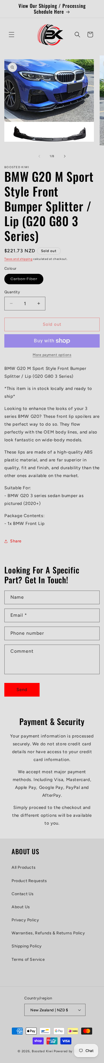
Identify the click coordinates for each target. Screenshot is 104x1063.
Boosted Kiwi (42, 1051)
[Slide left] (39, 156)
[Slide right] (64, 156)
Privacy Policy (25, 920)
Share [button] (16, 541)
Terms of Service (28, 959)
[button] (11, 34)
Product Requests (29, 880)
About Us (21, 906)
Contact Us (23, 893)
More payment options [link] (52, 355)
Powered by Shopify (70, 1051)
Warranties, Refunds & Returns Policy (48, 933)
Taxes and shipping (18, 259)
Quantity (12, 292)
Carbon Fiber (26, 280)
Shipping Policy (27, 946)
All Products (24, 867)
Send (21, 689)
